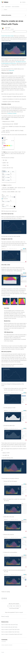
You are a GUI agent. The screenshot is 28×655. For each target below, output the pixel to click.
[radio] (11, 606)
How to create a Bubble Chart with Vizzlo (10, 632)
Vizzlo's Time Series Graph (7, 35)
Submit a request (19, 612)
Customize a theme (11, 113)
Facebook (2, 598)
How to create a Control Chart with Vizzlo (10, 629)
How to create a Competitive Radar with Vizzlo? (11, 634)
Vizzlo (2, 6)
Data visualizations (15, 6)
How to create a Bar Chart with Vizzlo (9, 624)
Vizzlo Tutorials (8, 6)
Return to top (4, 616)
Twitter (4, 598)
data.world (11, 70)
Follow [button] (14, 31)
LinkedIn (6, 598)
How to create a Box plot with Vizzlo (9, 627)
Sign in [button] (23, 2)
